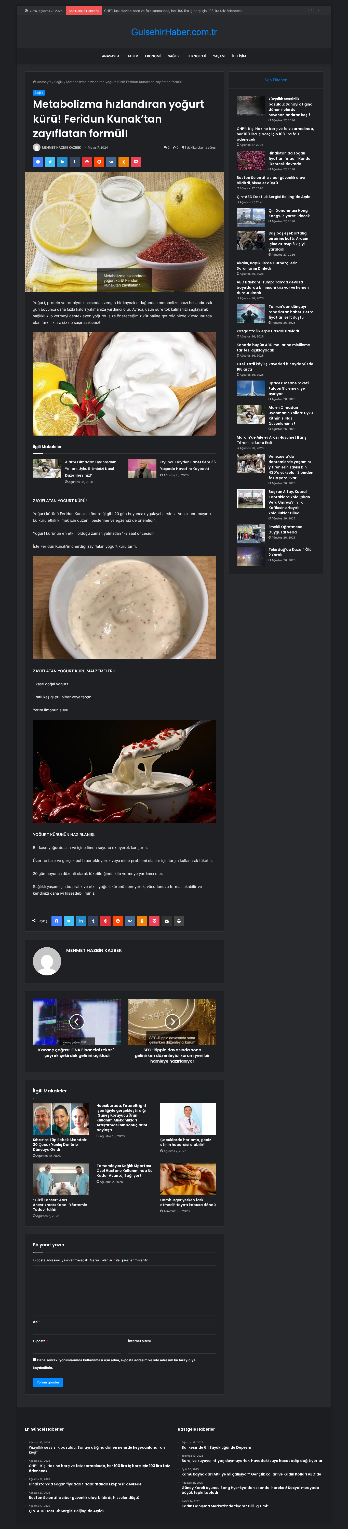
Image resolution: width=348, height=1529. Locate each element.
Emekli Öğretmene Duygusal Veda (285, 529)
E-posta (40, 1341)
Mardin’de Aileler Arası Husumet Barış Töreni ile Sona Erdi (271, 440)
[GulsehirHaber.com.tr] (174, 32)
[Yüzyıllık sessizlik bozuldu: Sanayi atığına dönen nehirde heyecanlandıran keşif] (251, 105)
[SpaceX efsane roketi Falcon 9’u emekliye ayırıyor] (251, 388)
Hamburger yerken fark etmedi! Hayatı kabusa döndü (188, 1202)
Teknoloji (196, 56)
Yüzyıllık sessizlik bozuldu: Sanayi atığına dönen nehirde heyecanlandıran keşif (291, 106)
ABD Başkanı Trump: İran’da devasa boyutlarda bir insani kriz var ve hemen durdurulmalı (273, 287)
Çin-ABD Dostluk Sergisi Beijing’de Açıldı (274, 196)
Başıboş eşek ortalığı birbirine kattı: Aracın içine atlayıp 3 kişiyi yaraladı (288, 241)
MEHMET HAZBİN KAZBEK (61, 147)
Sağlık (174, 56)
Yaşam (219, 56)
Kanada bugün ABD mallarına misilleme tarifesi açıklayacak (273, 347)
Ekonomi (153, 56)
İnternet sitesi (139, 1341)
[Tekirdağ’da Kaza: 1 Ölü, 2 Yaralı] (251, 556)
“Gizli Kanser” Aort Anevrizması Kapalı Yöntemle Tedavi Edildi (60, 1204)
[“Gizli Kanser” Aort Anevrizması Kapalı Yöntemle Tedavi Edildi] (61, 1179)
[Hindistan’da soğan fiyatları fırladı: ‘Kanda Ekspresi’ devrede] (251, 160)
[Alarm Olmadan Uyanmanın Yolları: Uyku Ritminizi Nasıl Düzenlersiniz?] (47, 468)
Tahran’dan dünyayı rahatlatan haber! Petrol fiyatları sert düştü (292, 312)
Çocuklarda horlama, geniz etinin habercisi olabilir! (185, 1142)
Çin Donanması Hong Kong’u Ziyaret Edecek (289, 213)
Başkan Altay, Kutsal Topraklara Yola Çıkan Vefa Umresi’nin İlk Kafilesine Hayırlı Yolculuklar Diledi (289, 502)
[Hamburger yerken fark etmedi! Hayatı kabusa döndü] (188, 1179)
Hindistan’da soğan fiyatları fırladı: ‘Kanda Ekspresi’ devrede (151, 11)
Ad (36, 1322)
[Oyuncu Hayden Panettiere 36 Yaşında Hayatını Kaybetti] (142, 468)
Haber (132, 56)
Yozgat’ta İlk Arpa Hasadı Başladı (268, 331)
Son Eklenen (276, 79)
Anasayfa (110, 56)
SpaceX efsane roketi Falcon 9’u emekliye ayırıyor (289, 388)
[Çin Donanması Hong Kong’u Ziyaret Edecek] (251, 217)
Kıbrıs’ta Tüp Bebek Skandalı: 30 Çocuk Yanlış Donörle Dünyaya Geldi (60, 1144)
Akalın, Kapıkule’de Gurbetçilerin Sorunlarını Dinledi (267, 265)
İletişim (239, 56)
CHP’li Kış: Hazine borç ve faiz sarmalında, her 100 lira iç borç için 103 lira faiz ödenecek (275, 134)
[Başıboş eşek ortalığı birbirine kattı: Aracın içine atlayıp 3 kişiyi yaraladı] (251, 240)
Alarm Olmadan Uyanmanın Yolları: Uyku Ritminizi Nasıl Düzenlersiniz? (90, 469)
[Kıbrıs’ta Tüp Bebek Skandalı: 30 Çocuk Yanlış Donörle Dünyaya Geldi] (61, 1119)
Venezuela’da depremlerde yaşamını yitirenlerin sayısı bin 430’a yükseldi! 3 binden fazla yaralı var (291, 467)
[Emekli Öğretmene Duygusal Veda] (251, 533)
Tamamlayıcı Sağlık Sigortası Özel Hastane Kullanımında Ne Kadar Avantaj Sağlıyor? (125, 1170)
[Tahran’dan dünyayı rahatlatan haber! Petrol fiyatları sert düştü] (251, 313)
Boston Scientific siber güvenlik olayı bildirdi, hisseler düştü (271, 180)
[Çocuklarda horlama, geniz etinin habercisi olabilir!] (188, 1119)
